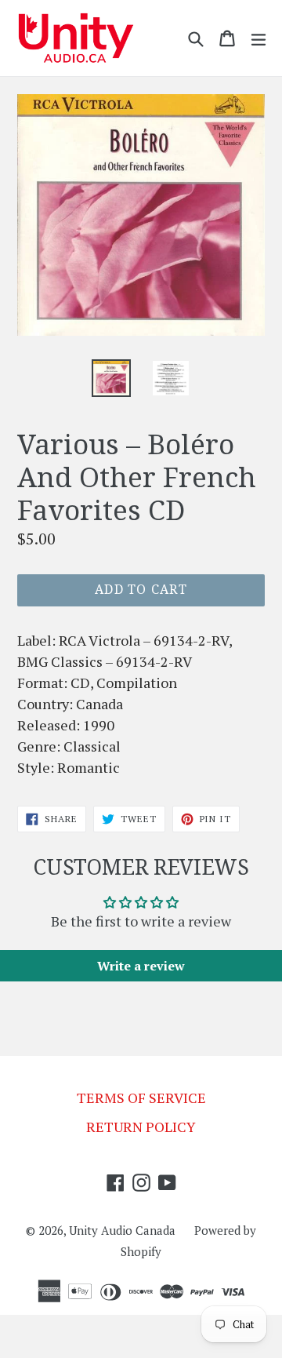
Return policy (141, 1126)
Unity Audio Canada (122, 1230)
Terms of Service (141, 1097)
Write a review (141, 965)
